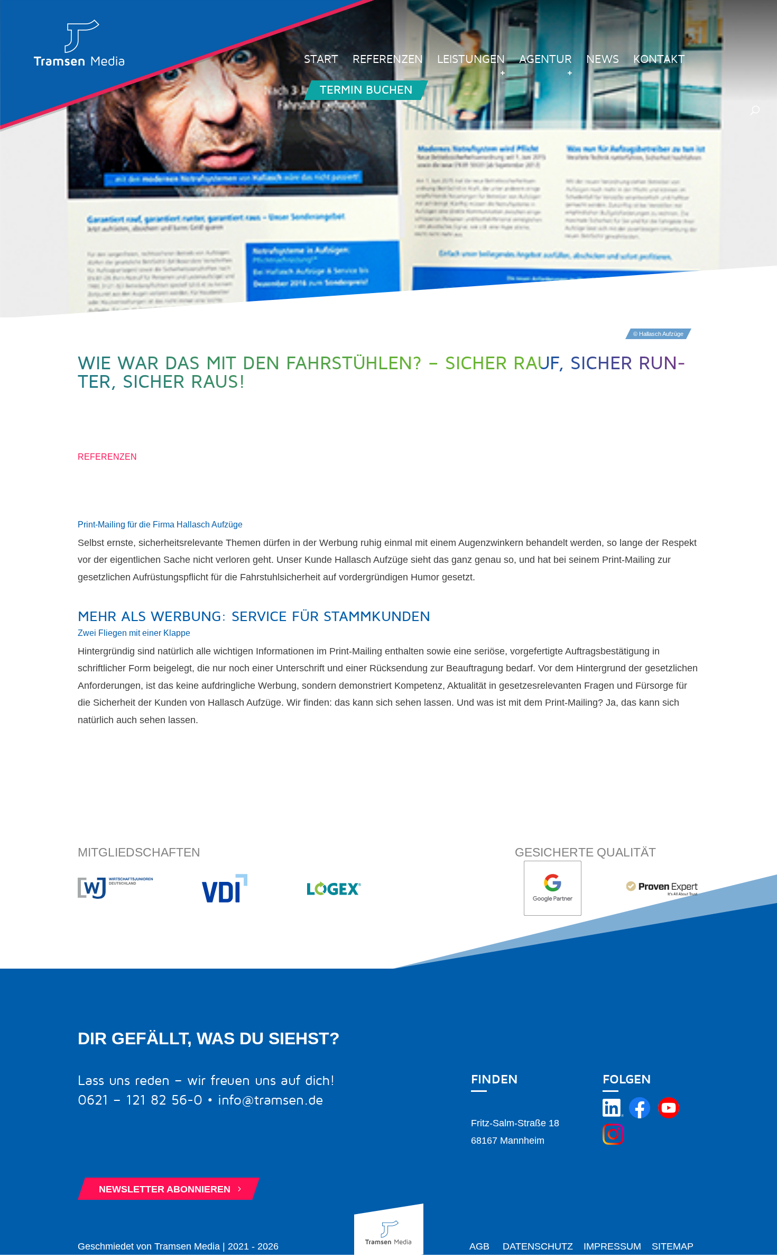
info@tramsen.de (270, 1100)
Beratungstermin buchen (175, 1149)
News (602, 61)
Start (321, 61)
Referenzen (388, 61)
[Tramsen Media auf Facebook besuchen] (639, 1115)
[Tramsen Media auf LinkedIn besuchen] (613, 1115)
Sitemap (672, 1246)
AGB (479, 1246)
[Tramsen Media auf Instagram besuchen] (613, 1141)
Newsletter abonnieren (171, 1189)
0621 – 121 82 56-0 (140, 1100)
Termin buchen (366, 90)
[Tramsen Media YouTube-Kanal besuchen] (668, 1115)
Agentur (545, 61)
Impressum (612, 1246)
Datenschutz (538, 1246)
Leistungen (471, 61)
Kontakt (659, 61)
